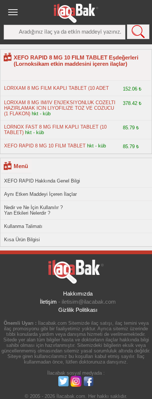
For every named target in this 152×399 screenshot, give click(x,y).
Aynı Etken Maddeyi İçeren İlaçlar (40, 194)
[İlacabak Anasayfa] (76, 13)
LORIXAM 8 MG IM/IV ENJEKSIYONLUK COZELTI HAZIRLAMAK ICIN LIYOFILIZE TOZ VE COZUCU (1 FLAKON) (59, 108)
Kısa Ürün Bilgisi (22, 239)
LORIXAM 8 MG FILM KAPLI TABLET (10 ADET (56, 88)
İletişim (48, 302)
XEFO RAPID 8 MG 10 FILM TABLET (45, 146)
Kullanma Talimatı (23, 226)
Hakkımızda (78, 293)
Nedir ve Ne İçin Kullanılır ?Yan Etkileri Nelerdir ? (33, 210)
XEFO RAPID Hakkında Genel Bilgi (42, 181)
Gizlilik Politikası (77, 310)
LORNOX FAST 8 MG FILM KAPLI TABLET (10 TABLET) (55, 129)
